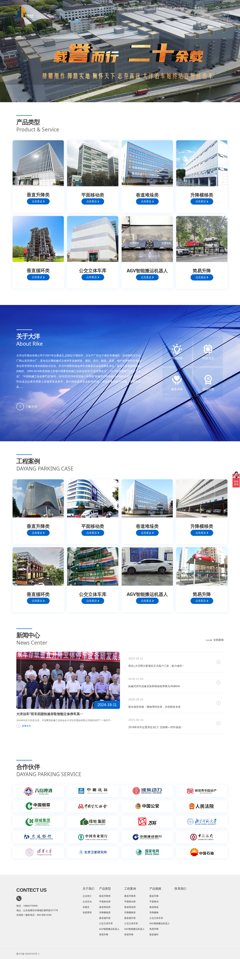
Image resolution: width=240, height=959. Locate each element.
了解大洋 (31, 406)
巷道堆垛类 (105, 907)
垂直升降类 (105, 895)
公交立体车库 (106, 923)
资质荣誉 (87, 912)
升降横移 (154, 912)
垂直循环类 (105, 917)
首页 (101, 8)
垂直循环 (154, 934)
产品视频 (179, 8)
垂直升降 (154, 895)
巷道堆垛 (154, 907)
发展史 (86, 907)
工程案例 (158, 8)
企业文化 (87, 901)
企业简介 (87, 895)
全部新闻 (218, 640)
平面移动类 (105, 901)
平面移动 (154, 901)
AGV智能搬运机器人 (109, 928)
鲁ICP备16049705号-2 (27, 953)
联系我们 (200, 8)
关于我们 (117, 8)
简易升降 (103, 934)
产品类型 (138, 8)
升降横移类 (105, 912)
